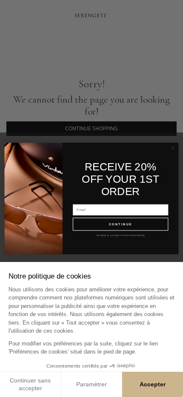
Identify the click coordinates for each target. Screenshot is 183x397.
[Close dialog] (173, 148)
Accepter (153, 384)
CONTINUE (120, 224)
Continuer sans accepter (30, 384)
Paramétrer (91, 384)
